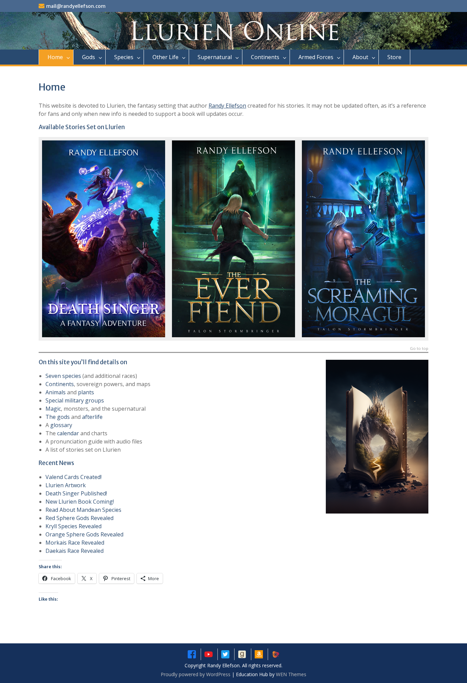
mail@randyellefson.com (76, 6)
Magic (53, 408)
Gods (88, 57)
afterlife (92, 417)
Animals (55, 392)
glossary (61, 425)
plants (86, 392)
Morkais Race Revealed (74, 542)
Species (123, 57)
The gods (57, 417)
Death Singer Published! (76, 493)
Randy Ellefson (227, 105)
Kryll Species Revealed (73, 526)
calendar (68, 433)
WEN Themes (291, 674)
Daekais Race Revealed (74, 551)
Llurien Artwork (65, 485)
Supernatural (215, 57)
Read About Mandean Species (83, 510)
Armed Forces (315, 57)
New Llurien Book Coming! (79, 501)
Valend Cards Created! (73, 477)
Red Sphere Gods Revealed (79, 518)
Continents (265, 57)
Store (394, 57)
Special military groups (74, 400)
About (360, 57)
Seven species (63, 376)
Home (55, 57)
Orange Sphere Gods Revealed (84, 534)
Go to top (419, 348)
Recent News (56, 463)
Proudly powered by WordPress (195, 674)
